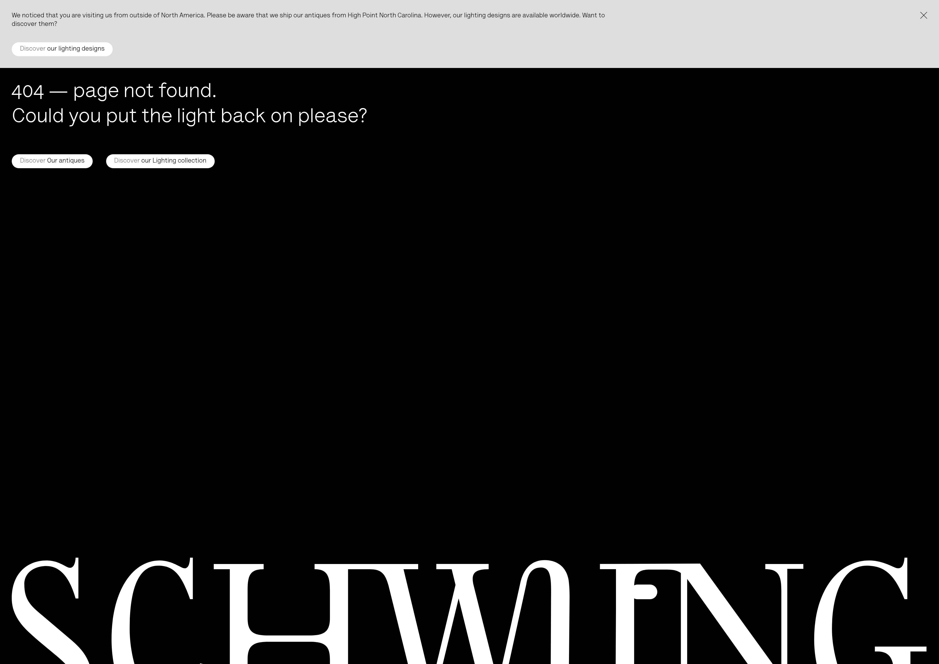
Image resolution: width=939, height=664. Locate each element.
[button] (643, 592)
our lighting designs (62, 49)
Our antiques (52, 161)
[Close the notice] (923, 15)
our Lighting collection (160, 161)
